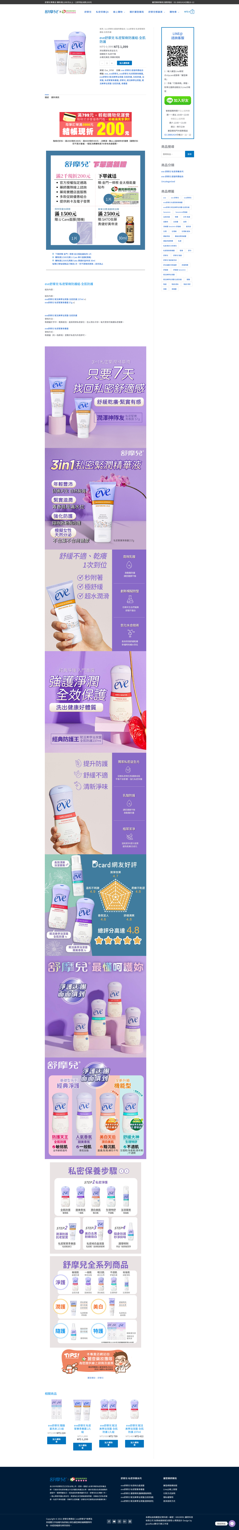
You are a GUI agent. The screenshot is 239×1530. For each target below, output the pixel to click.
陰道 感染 (175, 284)
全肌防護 (137, 76)
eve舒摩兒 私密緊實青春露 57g (58, 302)
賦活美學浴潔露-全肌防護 (172, 279)
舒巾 (189, 250)
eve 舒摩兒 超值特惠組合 (115, 28)
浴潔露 (175, 221)
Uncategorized (168, 181)
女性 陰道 (186, 217)
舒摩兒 (123, 80)
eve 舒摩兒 (175, 197)
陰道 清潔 (187, 284)
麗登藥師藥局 (170, 1478)
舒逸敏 (165, 270)
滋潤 (184, 221)
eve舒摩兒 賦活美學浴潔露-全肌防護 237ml (64, 299)
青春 (165, 289)
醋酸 (188, 279)
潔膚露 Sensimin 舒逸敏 (172, 226)
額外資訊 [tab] (55, 97)
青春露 (124, 83)
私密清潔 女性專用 (170, 246)
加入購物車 (124, 62)
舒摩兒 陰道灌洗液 (170, 260)
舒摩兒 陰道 (177, 255)
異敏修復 (166, 236)
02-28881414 (170, 134)
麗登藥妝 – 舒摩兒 (96, 1377)
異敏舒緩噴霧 (168, 241)
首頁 (101, 28)
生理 (165, 231)
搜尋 (190, 154)
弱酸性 (165, 221)
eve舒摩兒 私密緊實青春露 (131, 73)
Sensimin (166, 212)
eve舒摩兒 (113, 73)
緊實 (181, 250)
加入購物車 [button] (56, 1440)
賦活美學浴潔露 (134, 80)
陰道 (165, 284)
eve (106, 73)
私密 (179, 241)
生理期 (174, 231)
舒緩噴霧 (185, 265)
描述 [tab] (47, 97)
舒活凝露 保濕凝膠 (170, 265)
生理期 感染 (186, 231)
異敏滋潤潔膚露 (180, 236)
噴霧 (176, 217)
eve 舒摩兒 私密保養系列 (172, 171)
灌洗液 (188, 226)
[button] (124, 11)
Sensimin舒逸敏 (181, 212)
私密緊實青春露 (112, 80)
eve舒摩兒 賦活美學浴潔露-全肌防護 (116, 76)
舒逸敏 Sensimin (179, 270)
